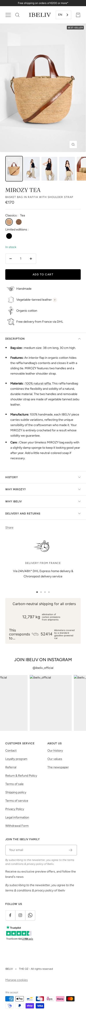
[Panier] (78, 15)
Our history (55, 750)
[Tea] (9, 222)
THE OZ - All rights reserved (36, 968)
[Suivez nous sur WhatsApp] (30, 915)
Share (9, 527)
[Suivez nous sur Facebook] (10, 915)
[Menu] (8, 15)
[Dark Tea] (18, 222)
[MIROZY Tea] (14, 168)
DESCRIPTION (15, 338)
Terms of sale (14, 784)
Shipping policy (15, 792)
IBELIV (9, 968)
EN (60, 14)
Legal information (17, 817)
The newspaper (58, 767)
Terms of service (16, 801)
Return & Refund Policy (21, 776)
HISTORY (11, 477)
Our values (54, 759)
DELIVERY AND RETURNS (22, 513)
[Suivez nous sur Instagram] (20, 915)
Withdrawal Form (17, 826)
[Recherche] (17, 15)
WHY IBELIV (13, 501)
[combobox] (63, 15)
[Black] (9, 236)
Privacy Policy (14, 809)
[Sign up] (71, 850)
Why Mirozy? (15, 489)
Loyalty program (16, 759)
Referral (10, 767)
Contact (11, 750)
